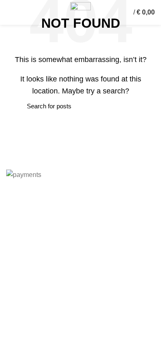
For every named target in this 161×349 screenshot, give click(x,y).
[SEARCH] (17, 106)
